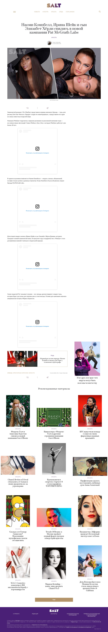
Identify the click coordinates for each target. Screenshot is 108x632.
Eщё (54, 599)
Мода (52, 355)
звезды (10, 373)
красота (32, 373)
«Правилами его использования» (40, 624)
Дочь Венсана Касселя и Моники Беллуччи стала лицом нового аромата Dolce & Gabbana (90, 586)
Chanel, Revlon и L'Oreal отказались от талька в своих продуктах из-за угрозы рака (18, 483)
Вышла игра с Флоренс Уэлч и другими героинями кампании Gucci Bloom (54, 435)
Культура (45, 11)
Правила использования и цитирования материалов (92, 615)
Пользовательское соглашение (73, 614)
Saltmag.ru (17, 620)
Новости (37, 11)
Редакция (35, 614)
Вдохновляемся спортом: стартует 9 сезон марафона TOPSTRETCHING (54, 483)
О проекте (16, 614)
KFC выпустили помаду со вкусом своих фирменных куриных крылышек (90, 435)
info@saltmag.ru (74, 621)
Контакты (54, 614)
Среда (61, 11)
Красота (53, 11)
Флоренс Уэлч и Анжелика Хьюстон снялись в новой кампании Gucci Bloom (18, 435)
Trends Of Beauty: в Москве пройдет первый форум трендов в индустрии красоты (54, 535)
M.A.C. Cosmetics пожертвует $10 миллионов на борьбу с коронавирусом (18, 586)
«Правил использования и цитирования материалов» (78, 627)
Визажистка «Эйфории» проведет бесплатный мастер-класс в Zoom (90, 534)
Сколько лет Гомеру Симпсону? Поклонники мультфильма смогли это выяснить (18, 536)
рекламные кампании (21, 373)
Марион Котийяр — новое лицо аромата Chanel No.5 (54, 586)
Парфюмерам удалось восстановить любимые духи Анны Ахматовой (90, 483)
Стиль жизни (70, 11)
